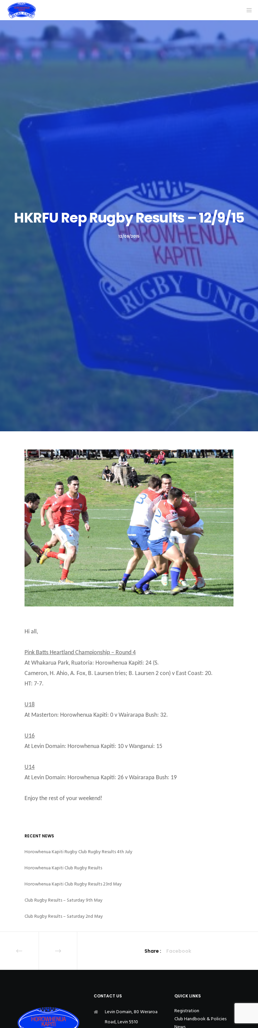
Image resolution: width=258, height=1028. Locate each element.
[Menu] (247, 10)
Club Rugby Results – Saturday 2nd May (64, 916)
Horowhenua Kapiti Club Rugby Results (63, 868)
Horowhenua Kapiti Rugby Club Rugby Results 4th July (78, 852)
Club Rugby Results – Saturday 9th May (63, 900)
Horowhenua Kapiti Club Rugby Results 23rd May (73, 884)
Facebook (178, 951)
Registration (186, 1011)
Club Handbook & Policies (200, 1019)
